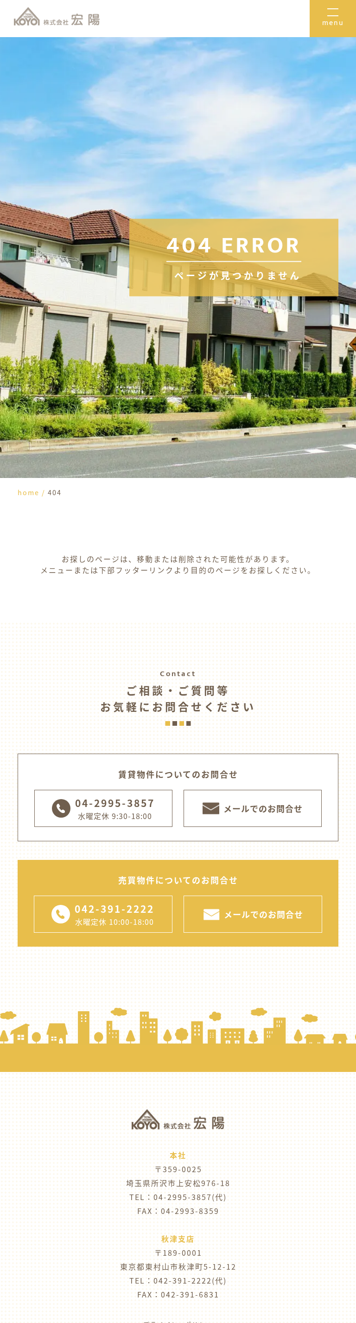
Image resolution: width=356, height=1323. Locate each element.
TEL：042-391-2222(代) (178, 1280)
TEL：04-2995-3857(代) (178, 1196)
